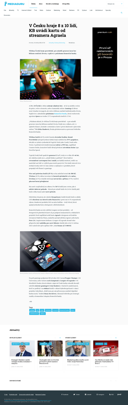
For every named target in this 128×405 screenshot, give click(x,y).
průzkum (48, 310)
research (55, 310)
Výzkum (84, 10)
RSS (112, 394)
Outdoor (48, 10)
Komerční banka (64, 310)
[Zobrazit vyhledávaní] (122, 13)
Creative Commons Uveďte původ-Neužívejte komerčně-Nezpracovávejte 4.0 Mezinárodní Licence (27, 400)
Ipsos (72, 310)
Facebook (65, 394)
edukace (42, 313)
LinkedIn (89, 394)
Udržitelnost (99, 10)
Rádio (41, 10)
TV (18, 10)
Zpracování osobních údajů (26, 394)
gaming (32, 310)
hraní (41, 310)
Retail (64, 10)
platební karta (34, 313)
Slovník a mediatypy (52, 4)
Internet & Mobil (26, 10)
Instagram (101, 394)
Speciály (108, 10)
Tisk (35, 10)
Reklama (71, 10)
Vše (5, 10)
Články (33, 4)
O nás (5, 394)
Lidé (91, 10)
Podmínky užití (13, 394)
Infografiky (66, 4)
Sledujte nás (111, 4)
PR (78, 10)
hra (37, 310)
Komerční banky (60, 114)
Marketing (57, 10)
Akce (40, 4)
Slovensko (7, 15)
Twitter (78, 394)
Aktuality (11, 10)
